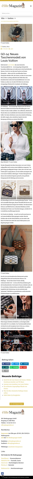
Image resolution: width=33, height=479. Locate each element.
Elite (3, 18)
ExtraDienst (4, 458)
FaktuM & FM (5, 460)
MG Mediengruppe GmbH (14, 437)
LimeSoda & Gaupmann (15, 446)
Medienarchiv (5, 468)
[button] (30, 6)
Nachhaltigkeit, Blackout (15, 463)
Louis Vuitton (11, 65)
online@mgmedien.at (14, 441)
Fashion (11, 18)
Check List (4, 463)
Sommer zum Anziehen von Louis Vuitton (16, 384)
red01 (11, 49)
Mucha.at (4, 465)
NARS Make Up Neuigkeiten (12, 395)
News (8, 46)
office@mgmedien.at (7, 425)
